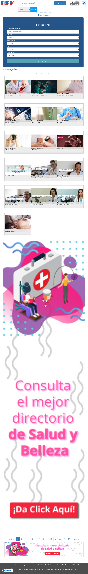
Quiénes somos (29, 565)
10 (51, 539)
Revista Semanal (15, 565)
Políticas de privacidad (70, 569)
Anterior (12, 539)
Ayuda (40, 565)
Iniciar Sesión (60, 3)
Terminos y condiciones (53, 569)
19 (69, 539)
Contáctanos (49, 565)
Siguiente (76, 539)
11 (55, 539)
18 (64, 539)
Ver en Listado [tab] (44, 15)
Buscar (33, 9)
